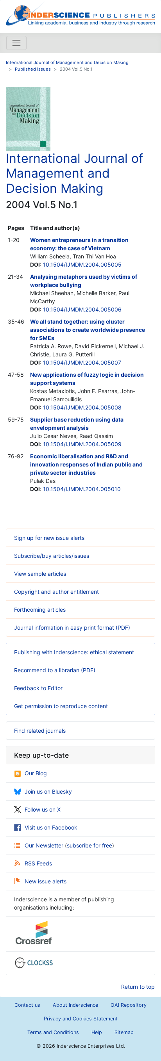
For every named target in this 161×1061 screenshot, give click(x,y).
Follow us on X (43, 809)
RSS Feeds (38, 863)
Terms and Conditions (53, 1032)
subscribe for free (89, 845)
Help (96, 1032)
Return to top (138, 986)
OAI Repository (129, 1005)
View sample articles (40, 573)
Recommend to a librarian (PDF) (54, 670)
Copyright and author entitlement (56, 591)
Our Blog (36, 773)
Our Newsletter (45, 845)
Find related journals (40, 730)
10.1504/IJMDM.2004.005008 (82, 407)
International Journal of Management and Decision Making (67, 62)
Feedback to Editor (38, 688)
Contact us (27, 1005)
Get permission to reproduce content (61, 706)
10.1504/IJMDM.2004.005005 (82, 264)
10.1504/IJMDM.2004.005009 (82, 444)
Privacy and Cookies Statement (81, 1019)
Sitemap (124, 1032)
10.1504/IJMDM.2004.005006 (82, 309)
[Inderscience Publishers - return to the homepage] (80, 13)
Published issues (33, 69)
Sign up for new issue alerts (49, 537)
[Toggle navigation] (16, 43)
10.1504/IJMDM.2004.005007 (82, 362)
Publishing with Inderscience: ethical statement (74, 652)
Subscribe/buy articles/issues (51, 555)
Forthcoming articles (40, 609)
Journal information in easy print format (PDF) (72, 627)
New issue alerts (45, 881)
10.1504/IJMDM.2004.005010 (82, 489)
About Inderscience (75, 1005)
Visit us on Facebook (51, 827)
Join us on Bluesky (48, 791)
